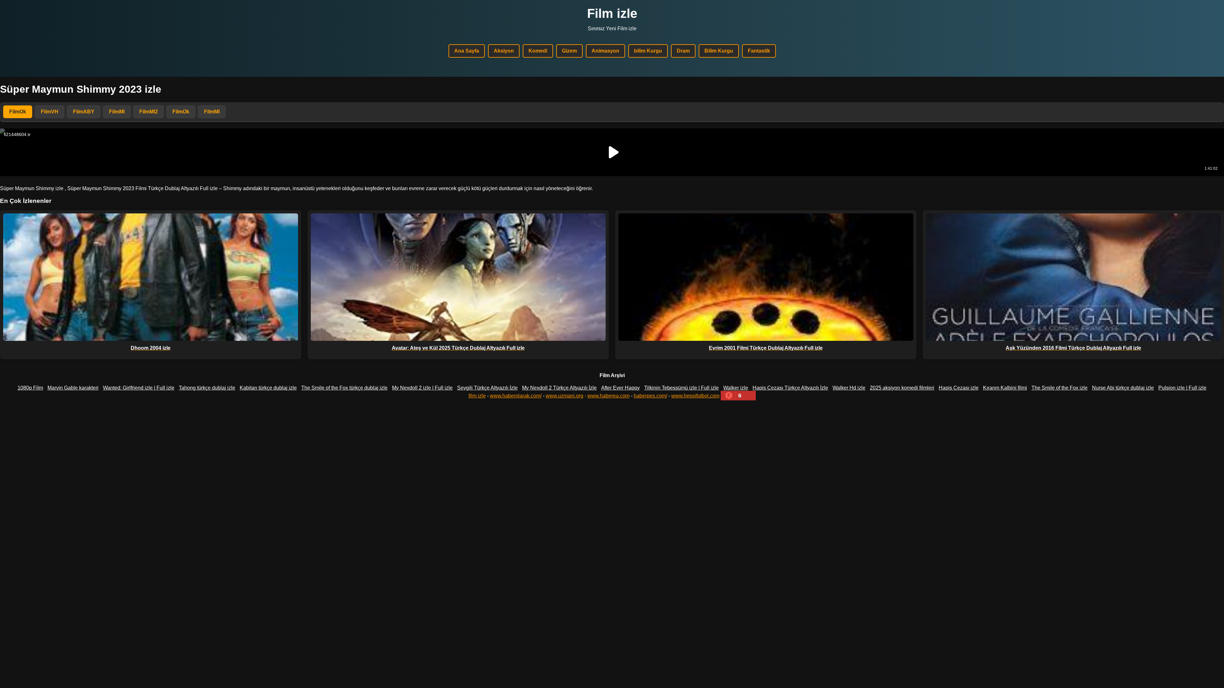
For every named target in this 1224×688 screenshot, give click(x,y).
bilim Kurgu (648, 51)
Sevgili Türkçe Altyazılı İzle (487, 388)
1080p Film (30, 388)
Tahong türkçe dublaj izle (207, 388)
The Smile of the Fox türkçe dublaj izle (344, 388)
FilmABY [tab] (83, 111)
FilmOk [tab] (17, 111)
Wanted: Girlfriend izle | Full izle (138, 388)
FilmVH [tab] (49, 111)
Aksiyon (504, 51)
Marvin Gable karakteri (72, 388)
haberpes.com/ (650, 395)
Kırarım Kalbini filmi (1005, 388)
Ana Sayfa (466, 51)
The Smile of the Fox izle (1059, 388)
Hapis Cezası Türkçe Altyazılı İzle (790, 388)
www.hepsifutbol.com (695, 395)
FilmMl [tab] (117, 111)
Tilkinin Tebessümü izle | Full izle (681, 388)
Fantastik (759, 51)
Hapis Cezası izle (959, 388)
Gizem (569, 51)
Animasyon (605, 51)
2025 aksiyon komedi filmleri (902, 388)
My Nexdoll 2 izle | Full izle (422, 388)
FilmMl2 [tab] (148, 111)
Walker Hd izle (849, 388)
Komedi (537, 51)
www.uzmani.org (564, 395)
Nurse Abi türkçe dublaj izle (1123, 388)
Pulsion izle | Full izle (1182, 388)
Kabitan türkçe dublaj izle (268, 388)
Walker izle (735, 388)
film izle (477, 395)
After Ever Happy (620, 388)
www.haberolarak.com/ (516, 395)
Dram (683, 51)
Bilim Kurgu (718, 51)
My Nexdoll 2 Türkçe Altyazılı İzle (559, 388)
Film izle (612, 13)
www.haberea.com (608, 395)
